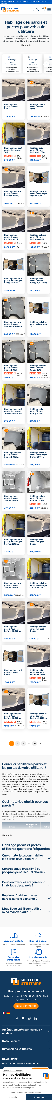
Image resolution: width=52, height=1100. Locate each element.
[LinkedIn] (35, 1018)
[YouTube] (23, 1018)
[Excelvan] (8, 1012)
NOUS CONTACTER (26, 1006)
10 (34, 743)
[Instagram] (29, 1018)
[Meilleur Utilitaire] (3, 1012)
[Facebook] (17, 1018)
